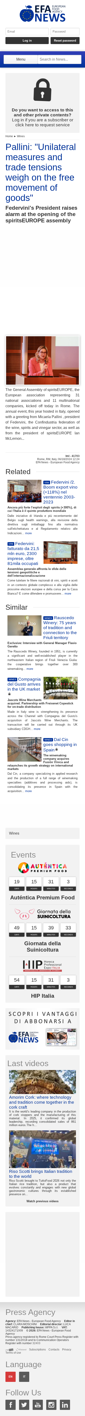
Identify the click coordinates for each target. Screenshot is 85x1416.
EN (10, 1376)
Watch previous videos (42, 1201)
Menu (20, 59)
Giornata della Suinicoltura (42, 946)
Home (9, 136)
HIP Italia (42, 996)
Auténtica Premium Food (42, 897)
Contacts (54, 1349)
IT (24, 1376)
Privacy (66, 1349)
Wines (21, 136)
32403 (36, 1343)
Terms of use (13, 1352)
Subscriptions (37, 1349)
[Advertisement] (42, 288)
